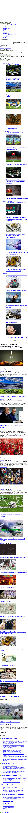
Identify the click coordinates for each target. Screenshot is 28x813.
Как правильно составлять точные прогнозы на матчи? (17, 253)
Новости (5, 808)
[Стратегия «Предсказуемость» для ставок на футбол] (13, 145)
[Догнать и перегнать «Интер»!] (11, 484)
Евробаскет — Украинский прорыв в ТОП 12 (14, 780)
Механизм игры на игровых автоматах (12, 616)
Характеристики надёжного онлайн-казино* (14, 767)
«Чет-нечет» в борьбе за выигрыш (16, 337)
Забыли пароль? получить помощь (8, 46)
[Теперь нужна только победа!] (13, 109)
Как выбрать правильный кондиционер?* (13, 790)
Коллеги (5, 32)
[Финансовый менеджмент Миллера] (13, 195)
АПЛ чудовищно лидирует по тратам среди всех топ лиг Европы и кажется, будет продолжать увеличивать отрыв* (15, 742)
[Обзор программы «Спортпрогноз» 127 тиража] (11, 536)
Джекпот (8, 36)
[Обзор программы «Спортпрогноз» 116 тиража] (11, 512)
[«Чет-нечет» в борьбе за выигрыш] (13, 334)
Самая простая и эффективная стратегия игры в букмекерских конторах (16, 181)
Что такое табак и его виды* (10, 787)
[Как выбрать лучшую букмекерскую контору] (13, 75)
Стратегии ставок (13, 134)
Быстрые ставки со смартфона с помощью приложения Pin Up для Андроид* (16, 219)
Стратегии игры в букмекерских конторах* (13, 745)
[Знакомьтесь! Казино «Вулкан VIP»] (8, 693)
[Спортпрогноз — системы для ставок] (13, 92)
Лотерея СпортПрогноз (13, 64)
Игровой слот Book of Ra (8, 587)
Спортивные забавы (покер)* (10, 798)
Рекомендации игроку (8, 807)
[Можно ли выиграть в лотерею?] (13, 287)
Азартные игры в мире (11, 34)
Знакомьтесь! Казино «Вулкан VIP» (11, 696)
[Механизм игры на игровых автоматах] (8, 613)
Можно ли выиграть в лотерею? (16, 290)
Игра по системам (12, 132)
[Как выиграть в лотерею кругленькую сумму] (8, 646)
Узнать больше (3, 376)
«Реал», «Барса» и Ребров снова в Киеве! (13, 396)
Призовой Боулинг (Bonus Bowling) (11, 751)
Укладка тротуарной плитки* (10, 791)
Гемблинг (5, 30)
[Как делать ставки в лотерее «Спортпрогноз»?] (13, 124)
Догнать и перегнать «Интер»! (9, 487)
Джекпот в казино (5, 601)
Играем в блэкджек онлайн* (10, 766)
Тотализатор (6, 131)
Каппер (2, 371)
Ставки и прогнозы (7, 201)
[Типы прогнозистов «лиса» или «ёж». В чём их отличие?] (13, 266)
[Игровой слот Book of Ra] (8, 585)
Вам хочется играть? (8, 801)
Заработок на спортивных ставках (16, 164)
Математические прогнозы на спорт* (12, 748)
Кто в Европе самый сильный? (9, 369)
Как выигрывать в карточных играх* (12, 799)
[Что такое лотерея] (13, 319)
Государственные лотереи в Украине (11, 681)
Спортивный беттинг (8, 63)
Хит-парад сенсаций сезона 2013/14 (11, 782)
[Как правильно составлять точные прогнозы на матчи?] (13, 249)
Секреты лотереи (18, 275)
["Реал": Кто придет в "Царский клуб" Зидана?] (11, 423)
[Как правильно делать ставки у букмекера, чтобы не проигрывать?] (13, 231)
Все (7, 64)
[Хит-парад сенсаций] (11, 455)
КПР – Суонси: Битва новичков (10, 722)
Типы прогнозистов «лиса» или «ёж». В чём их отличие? (16, 270)
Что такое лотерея (11, 322)
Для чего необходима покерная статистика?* (14, 797)
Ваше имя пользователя (19, 42)
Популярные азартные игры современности (13, 572)
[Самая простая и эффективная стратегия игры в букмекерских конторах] (13, 177)
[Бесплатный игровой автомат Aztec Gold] (8, 554)
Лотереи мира (11, 275)
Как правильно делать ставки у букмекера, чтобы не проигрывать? (16, 235)
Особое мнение (6, 803)
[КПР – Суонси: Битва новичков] (11, 719)
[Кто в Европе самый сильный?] (11, 366)
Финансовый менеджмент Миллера (17, 198)
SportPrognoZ (6, 27)
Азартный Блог (20, 794)
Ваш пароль (16, 43)
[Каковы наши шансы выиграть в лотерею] (13, 302)
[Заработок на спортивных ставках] (13, 161)
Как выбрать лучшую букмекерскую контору (13, 78)
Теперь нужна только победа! (15, 111)
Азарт (4, 29)
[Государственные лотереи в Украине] (8, 678)
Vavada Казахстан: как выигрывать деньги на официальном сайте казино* (14, 772)
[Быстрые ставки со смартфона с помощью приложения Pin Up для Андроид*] (13, 214)
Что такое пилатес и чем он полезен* (12, 752)
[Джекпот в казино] (8, 598)
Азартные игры (6, 33)
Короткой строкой (7, 779)
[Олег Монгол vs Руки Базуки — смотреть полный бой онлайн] (8, 629)
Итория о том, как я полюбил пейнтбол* (13, 788)
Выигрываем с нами (6, 665)
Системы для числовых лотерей (16, 275)
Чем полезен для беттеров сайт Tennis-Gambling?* (15, 778)
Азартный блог (6, 28)
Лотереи (5, 273)
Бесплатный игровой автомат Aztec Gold (12, 557)
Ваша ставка (17, 775)
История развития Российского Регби (12, 750)
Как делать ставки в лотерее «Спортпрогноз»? (14, 127)
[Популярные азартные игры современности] (8, 569)
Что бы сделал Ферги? (5, 48)
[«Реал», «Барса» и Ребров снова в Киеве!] (11, 393)
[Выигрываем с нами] (8, 662)
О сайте (5, 37)
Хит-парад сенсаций (6, 457)
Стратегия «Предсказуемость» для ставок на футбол (16, 148)
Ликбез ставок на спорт (13, 202)
